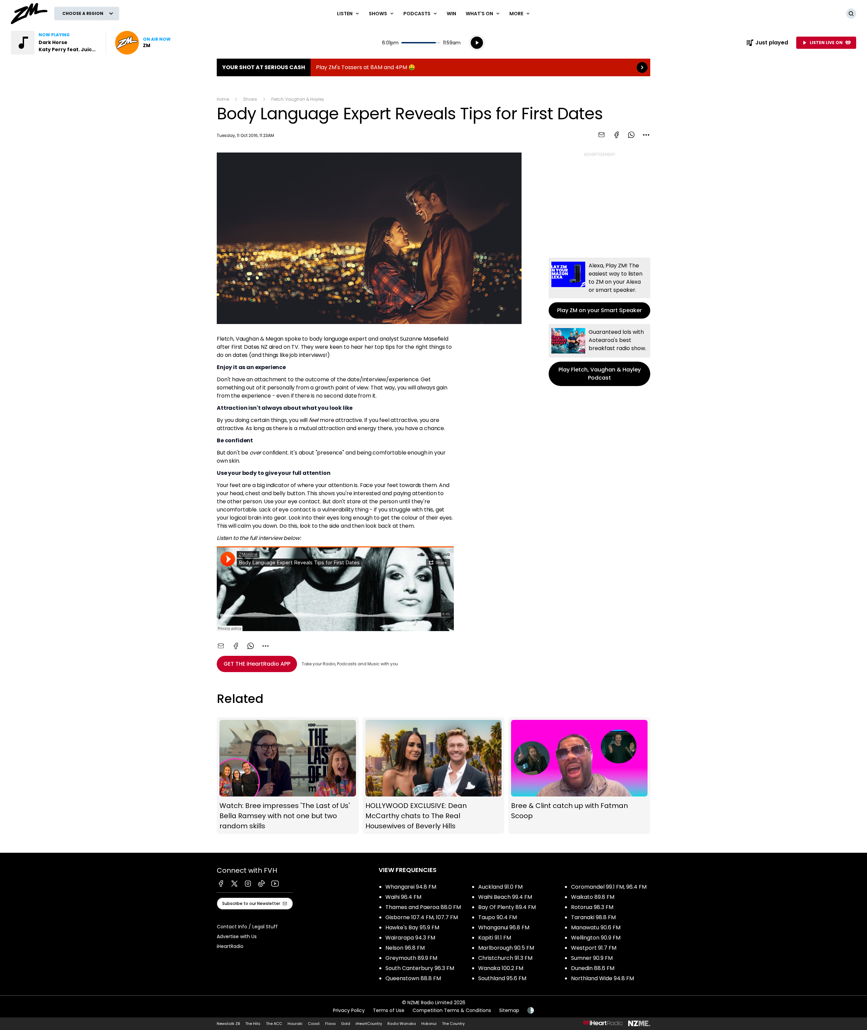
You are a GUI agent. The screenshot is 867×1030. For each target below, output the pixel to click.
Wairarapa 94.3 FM (410, 938)
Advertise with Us (237, 936)
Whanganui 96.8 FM (503, 927)
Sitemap (509, 1010)
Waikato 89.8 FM (592, 897)
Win (451, 13)
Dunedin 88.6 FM (592, 968)
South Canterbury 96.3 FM (419, 968)
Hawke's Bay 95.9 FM (412, 927)
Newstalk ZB (228, 1023)
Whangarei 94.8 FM (410, 887)
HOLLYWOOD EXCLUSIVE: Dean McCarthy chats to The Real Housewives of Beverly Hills (434, 775)
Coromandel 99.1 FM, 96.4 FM (609, 887)
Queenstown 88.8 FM (413, 978)
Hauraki (295, 1023)
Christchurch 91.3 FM (505, 958)
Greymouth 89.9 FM (411, 958)
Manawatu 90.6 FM (595, 927)
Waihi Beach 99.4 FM (505, 897)
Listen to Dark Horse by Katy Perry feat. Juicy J (54, 43)
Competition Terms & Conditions (452, 1010)
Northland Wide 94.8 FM (602, 978)
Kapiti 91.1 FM (494, 938)
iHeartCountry (369, 1023)
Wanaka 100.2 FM (500, 968)
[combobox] (646, 135)
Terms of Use (388, 1010)
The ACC (274, 1023)
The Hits (252, 1023)
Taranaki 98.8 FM (593, 917)
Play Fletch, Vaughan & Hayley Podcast (599, 355)
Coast (314, 1023)
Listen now (143, 43)
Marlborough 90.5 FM (506, 948)
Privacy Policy (349, 1010)
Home (223, 99)
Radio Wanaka (401, 1023)
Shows (250, 99)
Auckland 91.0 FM (500, 887)
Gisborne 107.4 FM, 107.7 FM (421, 917)
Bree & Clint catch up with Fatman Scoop (579, 775)
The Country (453, 1023)
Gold (345, 1023)
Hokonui (429, 1023)
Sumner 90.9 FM (592, 958)
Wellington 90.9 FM (595, 938)
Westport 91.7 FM (593, 948)
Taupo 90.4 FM (497, 917)
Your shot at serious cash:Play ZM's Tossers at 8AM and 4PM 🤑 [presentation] (433, 67)
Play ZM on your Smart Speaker (599, 288)
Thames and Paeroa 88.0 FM (423, 907)
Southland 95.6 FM (502, 978)
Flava (330, 1023)
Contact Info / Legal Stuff (247, 926)
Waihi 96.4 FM (403, 897)
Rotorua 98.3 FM (592, 907)
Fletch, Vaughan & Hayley (297, 99)
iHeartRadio (230, 946)
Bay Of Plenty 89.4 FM (507, 907)
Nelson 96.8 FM (405, 948)
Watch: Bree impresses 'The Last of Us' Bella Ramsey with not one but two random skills (288, 775)
